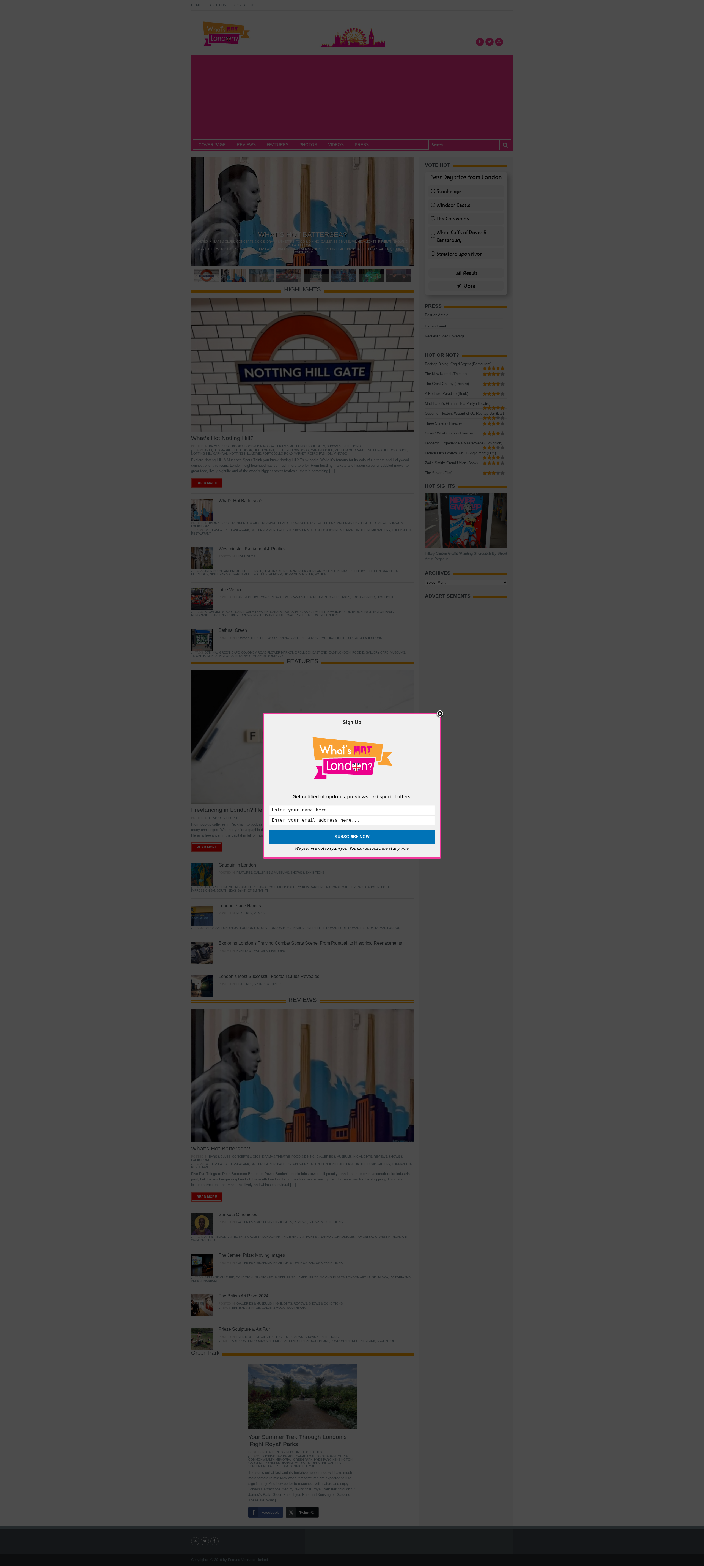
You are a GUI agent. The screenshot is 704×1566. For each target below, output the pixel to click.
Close (440, 714)
